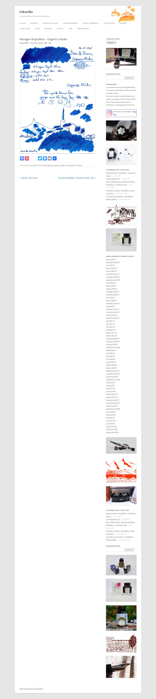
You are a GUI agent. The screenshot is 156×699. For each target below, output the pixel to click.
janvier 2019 (110, 397)
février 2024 (110, 286)
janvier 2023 (110, 300)
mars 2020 (109, 362)
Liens (71, 29)
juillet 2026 (110, 259)
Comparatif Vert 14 (113, 179)
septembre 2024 (112, 280)
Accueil (22, 23)
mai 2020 (109, 356)
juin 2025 (109, 265)
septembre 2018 (112, 409)
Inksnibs (26, 12)
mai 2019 (109, 385)
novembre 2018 (111, 403)
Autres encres (109, 23)
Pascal (79, 165)
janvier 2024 (110, 289)
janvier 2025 (110, 271)
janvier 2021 (110, 335)
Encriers (123, 23)
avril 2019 (109, 388)
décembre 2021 (111, 309)
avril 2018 (109, 423)
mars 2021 (109, 330)
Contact (60, 29)
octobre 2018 (111, 406)
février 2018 (110, 429)
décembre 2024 (111, 274)
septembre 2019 (112, 379)
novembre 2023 (111, 294)
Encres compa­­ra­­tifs (91, 23)
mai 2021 (109, 324)
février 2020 (110, 365)
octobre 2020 (111, 344)
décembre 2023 (111, 291)
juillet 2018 (110, 415)
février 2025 (110, 268)
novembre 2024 (111, 277)
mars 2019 (109, 391)
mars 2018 (109, 426)
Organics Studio (58, 165)
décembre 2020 (111, 338)
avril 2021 (109, 327)
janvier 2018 (110, 432)
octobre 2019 (111, 376)
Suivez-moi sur (118, 111)
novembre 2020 (111, 341)
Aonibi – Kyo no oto (28, 177)
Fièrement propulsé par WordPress (31, 689)
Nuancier (34, 23)
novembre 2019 (111, 374)
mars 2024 (109, 283)
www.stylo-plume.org (118, 102)
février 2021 (110, 332)
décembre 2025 (111, 262)
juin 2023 (109, 297)
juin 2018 (109, 417)
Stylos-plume (25, 29)
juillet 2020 (110, 350)
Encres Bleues (47, 165)
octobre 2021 (111, 315)
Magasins (48, 29)
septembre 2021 (112, 318)
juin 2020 (109, 353)
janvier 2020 (110, 368)
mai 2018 (109, 420)
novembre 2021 (111, 312)
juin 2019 (109, 382)
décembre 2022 (111, 303)
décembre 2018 (111, 400)
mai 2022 (109, 306)
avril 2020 (109, 359)
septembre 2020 (112, 347)
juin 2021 (109, 321)
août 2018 (109, 412)
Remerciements (83, 29)
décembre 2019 (111, 371)
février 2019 (110, 394)
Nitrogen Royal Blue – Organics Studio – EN (77, 177)
